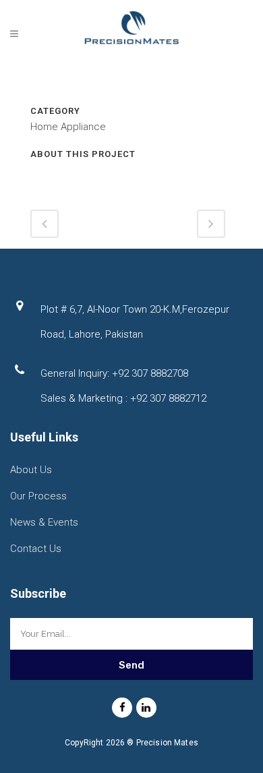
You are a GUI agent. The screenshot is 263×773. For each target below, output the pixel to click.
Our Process (38, 496)
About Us (31, 470)
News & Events (44, 522)
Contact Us (35, 549)
